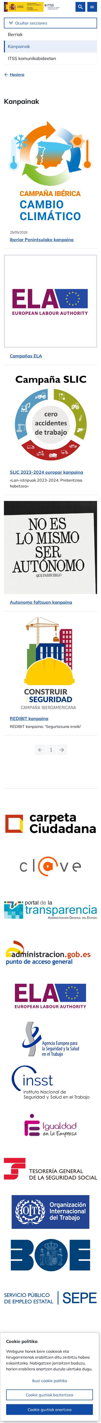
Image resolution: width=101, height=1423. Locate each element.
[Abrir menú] (92, 7)
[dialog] (49, 1376)
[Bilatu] (80, 7)
